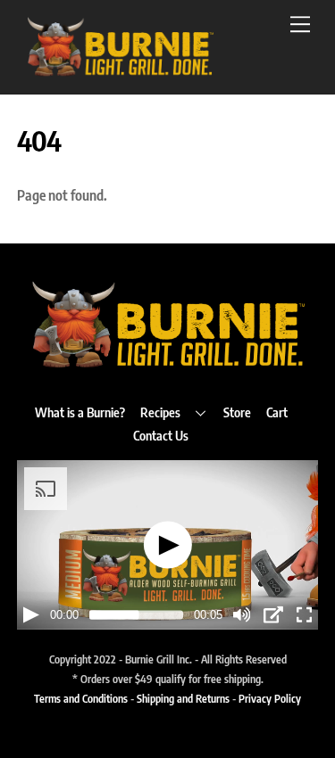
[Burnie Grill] (119, 71)
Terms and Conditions (81, 698)
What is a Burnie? (80, 412)
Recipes (160, 412)
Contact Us (160, 435)
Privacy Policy (270, 698)
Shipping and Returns (183, 698)
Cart (277, 412)
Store (237, 412)
